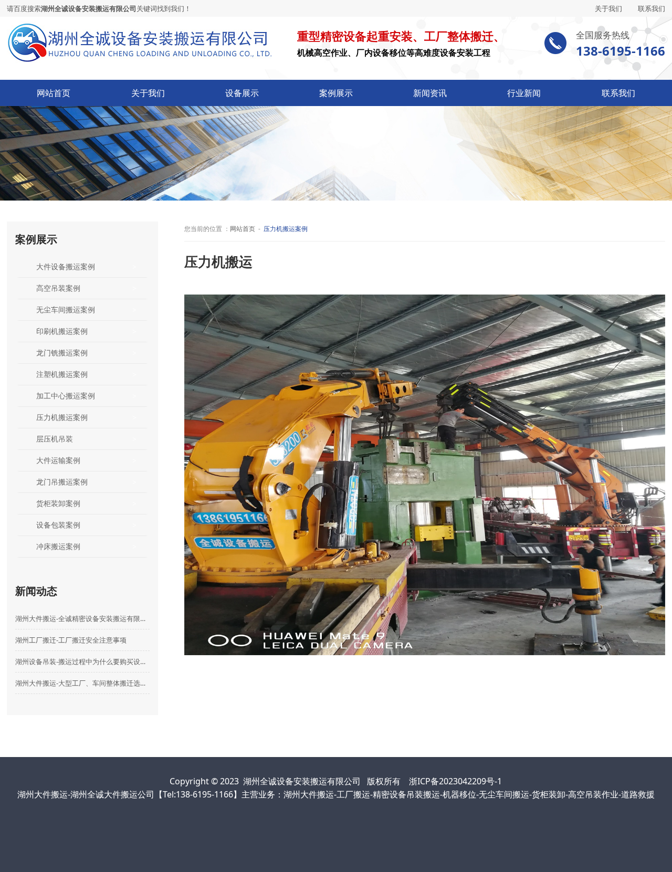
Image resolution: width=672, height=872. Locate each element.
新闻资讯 (430, 93)
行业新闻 (524, 93)
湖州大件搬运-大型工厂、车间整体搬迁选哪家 (82, 683)
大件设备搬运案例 (65, 266)
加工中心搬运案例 (65, 396)
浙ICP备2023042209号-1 (455, 781)
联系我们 (651, 8)
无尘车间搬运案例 (65, 309)
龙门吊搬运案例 (62, 482)
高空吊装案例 (58, 288)
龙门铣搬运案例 (62, 353)
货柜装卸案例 (58, 503)
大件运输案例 (58, 460)
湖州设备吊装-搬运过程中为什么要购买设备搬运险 (82, 661)
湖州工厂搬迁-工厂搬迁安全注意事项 (71, 640)
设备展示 (242, 93)
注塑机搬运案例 (62, 374)
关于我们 (608, 8)
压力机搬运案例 (62, 417)
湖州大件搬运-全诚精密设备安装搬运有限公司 (82, 618)
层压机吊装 (54, 439)
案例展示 (336, 93)
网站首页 (53, 93)
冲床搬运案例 (58, 546)
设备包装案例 (58, 525)
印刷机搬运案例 (62, 331)
